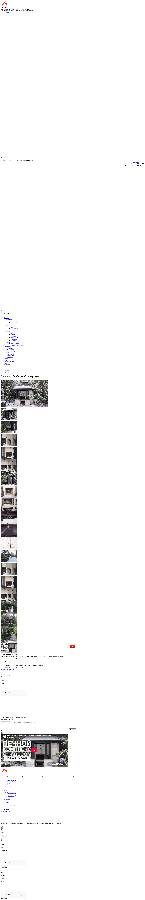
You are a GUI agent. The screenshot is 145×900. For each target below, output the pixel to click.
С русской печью (12, 351)
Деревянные (14, 327)
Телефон (3, 680)
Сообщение (4, 850)
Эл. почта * (4, 844)
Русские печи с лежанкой (18, 345)
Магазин (6, 360)
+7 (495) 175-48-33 (6, 12)
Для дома (13, 334)
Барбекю (9, 319)
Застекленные (15, 330)
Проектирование (9, 361)
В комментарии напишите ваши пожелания (13, 717)
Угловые (13, 336)
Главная (6, 370)
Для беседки (14, 333)
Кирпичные (14, 328)
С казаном (10, 348)
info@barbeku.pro (5, 811)
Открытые (14, 339)
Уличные (13, 340)
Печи (8, 342)
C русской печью (15, 324)
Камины (9, 331)
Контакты (7, 364)
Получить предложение (7, 669)
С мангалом (10, 349)
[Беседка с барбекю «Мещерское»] (24, 407)
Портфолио (7, 358)
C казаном (14, 321)
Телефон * (4, 832)
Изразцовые (14, 337)
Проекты (6, 318)
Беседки (9, 325)
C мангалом (14, 322)
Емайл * (3, 683)
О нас (5, 363)
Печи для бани (15, 343)
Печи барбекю (8, 346)
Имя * (2, 676)
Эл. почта (3, 875)
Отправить (72, 729)
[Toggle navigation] (1, 312)
